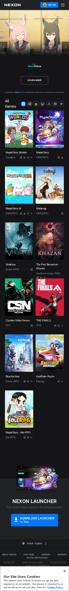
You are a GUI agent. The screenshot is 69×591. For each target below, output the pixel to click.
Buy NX (52, 5)
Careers (45, 554)
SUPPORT (62, 554)
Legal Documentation (37, 566)
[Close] (65, 571)
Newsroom (9, 563)
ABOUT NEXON (9, 554)
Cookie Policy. (55, 587)
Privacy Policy (58, 563)
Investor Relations (32, 563)
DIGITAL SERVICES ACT (37, 558)
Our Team (29, 554)
